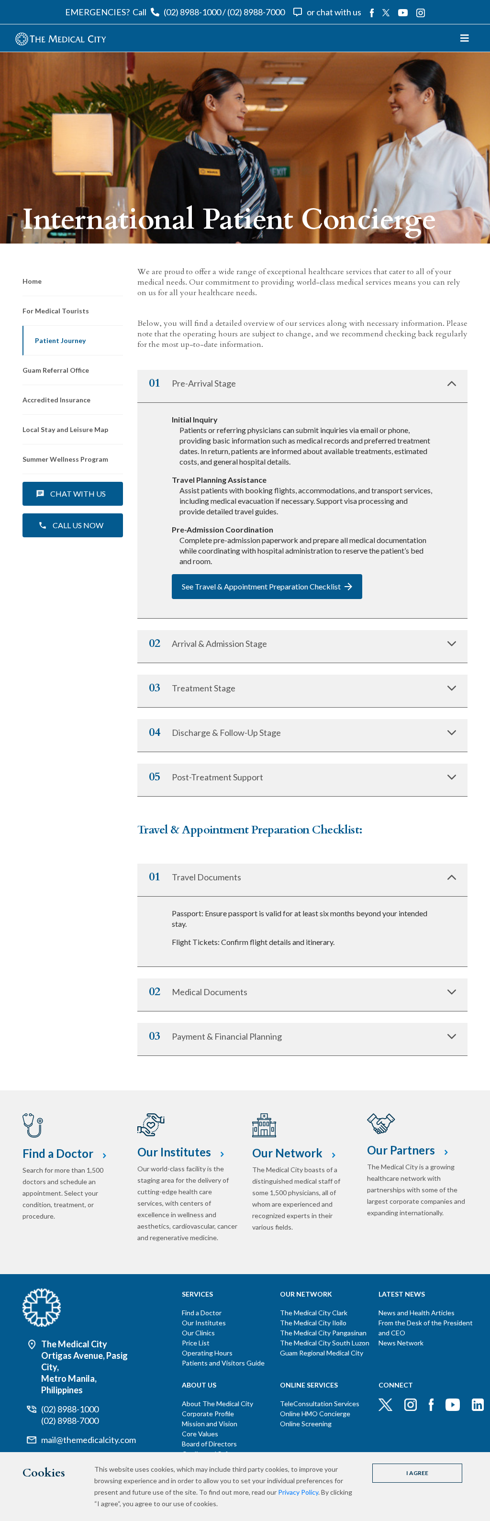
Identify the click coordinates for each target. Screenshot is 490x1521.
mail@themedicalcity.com (88, 1439)
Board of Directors (209, 1444)
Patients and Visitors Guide (223, 1363)
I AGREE (417, 1473)
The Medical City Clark (313, 1313)
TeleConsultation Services (319, 1403)
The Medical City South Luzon (324, 1343)
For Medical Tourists (55, 311)
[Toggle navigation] (465, 38)
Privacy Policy (298, 1492)
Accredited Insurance (56, 400)
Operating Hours (207, 1353)
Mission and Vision (209, 1424)
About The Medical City (217, 1403)
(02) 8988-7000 (256, 12)
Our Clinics (198, 1333)
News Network (401, 1343)
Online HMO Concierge (315, 1414)
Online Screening (306, 1424)
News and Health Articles (417, 1313)
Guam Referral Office (55, 370)
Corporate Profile (208, 1414)
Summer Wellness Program (65, 459)
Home (32, 281)
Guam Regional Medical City (321, 1353)
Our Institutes (204, 1323)
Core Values (200, 1434)
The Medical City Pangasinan (323, 1333)
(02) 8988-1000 (192, 12)
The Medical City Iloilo (313, 1323)
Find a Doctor (202, 1313)
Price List (196, 1343)
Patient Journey (60, 340)
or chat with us (334, 12)
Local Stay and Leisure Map (65, 429)
